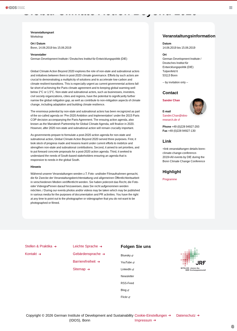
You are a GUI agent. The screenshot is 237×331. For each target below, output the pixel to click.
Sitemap (80, 269)
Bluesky (126, 255)
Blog (124, 290)
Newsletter (127, 276)
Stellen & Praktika (39, 246)
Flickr (124, 297)
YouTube (127, 262)
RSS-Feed (127, 283)
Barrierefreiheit (85, 261)
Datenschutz (186, 315)
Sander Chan (171, 100)
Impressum (143, 320)
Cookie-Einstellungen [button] (151, 315)
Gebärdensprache (87, 254)
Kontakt (31, 254)
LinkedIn (126, 269)
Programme (170, 179)
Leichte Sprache (86, 246)
